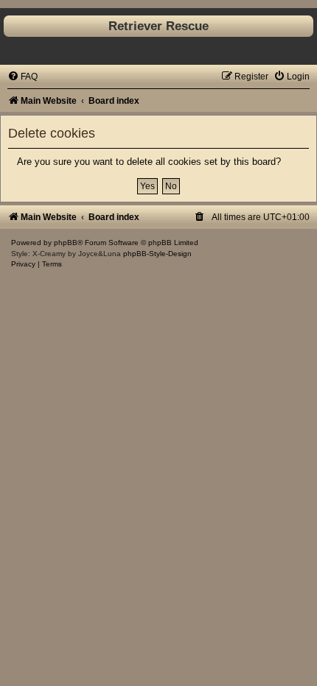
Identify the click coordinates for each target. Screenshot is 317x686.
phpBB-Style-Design (157, 254)
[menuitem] (22, 76)
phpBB (65, 242)
